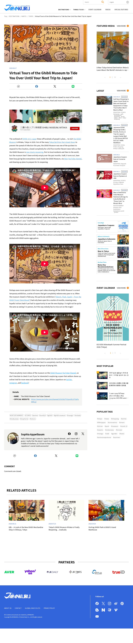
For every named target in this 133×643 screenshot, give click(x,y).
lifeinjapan (102, 422)
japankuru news (118, 184)
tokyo (100, 419)
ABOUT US (7, 608)
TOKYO (28, 415)
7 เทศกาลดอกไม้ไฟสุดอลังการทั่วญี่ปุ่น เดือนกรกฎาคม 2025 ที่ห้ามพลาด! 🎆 (118, 396)
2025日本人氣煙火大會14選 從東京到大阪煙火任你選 (118, 384)
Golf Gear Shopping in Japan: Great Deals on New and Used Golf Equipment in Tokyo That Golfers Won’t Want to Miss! (121, 104)
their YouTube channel (73, 158)
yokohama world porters (119, 211)
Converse (116, 165)
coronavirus (113, 422)
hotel (122, 434)
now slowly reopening (34, 152)
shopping (115, 419)
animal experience (104, 437)
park (107, 426)
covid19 (43, 415)
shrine (100, 426)
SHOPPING (117, 112)
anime (35, 415)
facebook (24, 383)
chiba (123, 145)
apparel (124, 163)
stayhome (24, 419)
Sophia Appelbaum (32, 434)
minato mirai (117, 207)
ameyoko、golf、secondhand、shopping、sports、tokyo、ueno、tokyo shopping (120, 116)
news (107, 419)
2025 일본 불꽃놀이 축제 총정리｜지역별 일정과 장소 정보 (119, 375)
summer (117, 437)
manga (70, 415)
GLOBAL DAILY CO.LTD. (32, 608)
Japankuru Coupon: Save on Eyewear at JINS (120, 176)
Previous (105, 76)
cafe (107, 434)
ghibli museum (60, 415)
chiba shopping (118, 146)
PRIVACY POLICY (49, 608)
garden (114, 434)
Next (120, 76)
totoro (33, 419)
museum (115, 426)
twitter (69, 379)
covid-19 (124, 426)
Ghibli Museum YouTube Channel (63, 373)
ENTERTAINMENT (17, 415)
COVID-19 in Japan (29, 139)
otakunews (14, 419)
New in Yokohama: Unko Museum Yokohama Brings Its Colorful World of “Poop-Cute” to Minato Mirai (120, 197)
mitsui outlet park (119, 148)
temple (119, 430)
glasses (122, 182)
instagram (13, 383)
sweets (100, 430)
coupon (123, 165)
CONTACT (18, 608)
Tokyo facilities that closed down (62, 142)
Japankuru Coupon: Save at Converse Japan (120, 159)
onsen (122, 422)
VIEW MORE (121, 26)
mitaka (78, 415)
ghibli (50, 415)
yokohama (117, 209)
